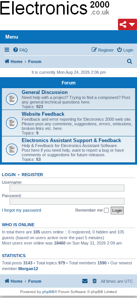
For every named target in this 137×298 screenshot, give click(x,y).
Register (32, 174)
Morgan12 (28, 268)
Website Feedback (43, 114)
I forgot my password (21, 210)
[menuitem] (20, 50)
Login (9, 174)
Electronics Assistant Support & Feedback (71, 140)
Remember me (89, 210)
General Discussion (45, 92)
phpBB (48, 292)
